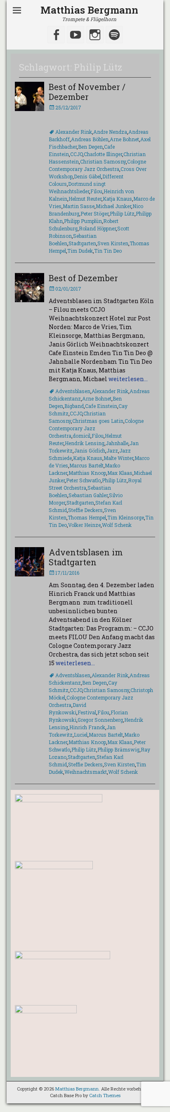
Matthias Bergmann (89, 10)
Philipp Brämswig (118, 749)
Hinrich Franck (87, 727)
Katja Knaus (117, 198)
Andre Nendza (110, 131)
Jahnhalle (117, 443)
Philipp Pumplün (83, 221)
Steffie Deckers (85, 510)
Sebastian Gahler (88, 495)
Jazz (112, 450)
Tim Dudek (80, 250)
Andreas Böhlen (90, 139)
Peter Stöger (94, 213)
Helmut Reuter (85, 198)
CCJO (76, 154)
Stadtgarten (82, 243)
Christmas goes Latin (97, 420)
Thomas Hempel (87, 517)
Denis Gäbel (87, 176)
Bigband (74, 406)
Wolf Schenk (117, 525)
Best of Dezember (83, 278)
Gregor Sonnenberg (100, 719)
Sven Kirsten (112, 243)
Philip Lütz (122, 213)
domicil (81, 435)
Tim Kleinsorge (125, 517)
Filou (96, 191)
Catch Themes (104, 1095)
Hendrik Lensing (84, 443)
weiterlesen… (128, 379)
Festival (87, 712)
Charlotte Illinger (103, 154)
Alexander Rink (73, 131)
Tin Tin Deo (108, 250)
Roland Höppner (97, 228)
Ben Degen (90, 146)
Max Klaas (119, 472)
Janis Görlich (89, 450)
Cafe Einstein (101, 406)
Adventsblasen (72, 391)
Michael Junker (113, 206)
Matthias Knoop (87, 472)
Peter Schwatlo (83, 480)
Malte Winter (118, 458)
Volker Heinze (84, 525)
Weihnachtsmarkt (85, 771)
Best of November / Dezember (87, 91)
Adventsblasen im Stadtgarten (86, 557)
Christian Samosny (103, 161)
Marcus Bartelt (86, 465)
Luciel (80, 734)
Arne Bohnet (124, 139)
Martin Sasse (78, 206)
